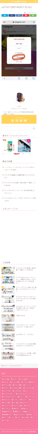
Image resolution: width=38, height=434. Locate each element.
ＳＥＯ (18, 417)
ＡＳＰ (5, 417)
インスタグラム (17, 391)
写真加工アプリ (7, 411)
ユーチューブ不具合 (17, 405)
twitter (15, 379)
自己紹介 (30, 414)
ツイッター (24, 399)
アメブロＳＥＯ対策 (29, 388)
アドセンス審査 (17, 385)
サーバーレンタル (31, 397)
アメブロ (6, 388)
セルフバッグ (7, 399)
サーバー (21, 397)
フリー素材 (15, 402)
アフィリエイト (28, 385)
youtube (6, 382)
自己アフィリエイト (19, 414)
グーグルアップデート (9, 394)
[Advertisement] (19, 236)
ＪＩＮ (11, 417)
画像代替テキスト (8, 414)
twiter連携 (6, 379)
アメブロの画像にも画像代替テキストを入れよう (19, 176)
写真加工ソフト (17, 411)
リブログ (28, 405)
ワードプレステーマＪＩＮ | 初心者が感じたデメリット (19, 191)
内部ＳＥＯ (25, 408)
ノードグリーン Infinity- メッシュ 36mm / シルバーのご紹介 (19, 168)
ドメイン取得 (7, 402)
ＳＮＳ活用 (6, 420)
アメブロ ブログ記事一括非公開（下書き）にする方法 (19, 184)
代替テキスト (16, 408)
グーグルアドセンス (21, 394)
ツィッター (15, 399)
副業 (26, 411)
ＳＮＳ (33, 417)
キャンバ (27, 391)
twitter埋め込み (24, 379)
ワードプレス (7, 408)
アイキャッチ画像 (15, 382)
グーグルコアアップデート (10, 397)
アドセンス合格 (7, 385)
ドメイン (33, 399)
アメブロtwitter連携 (16, 388)
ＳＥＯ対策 (25, 417)
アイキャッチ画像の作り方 (29, 382)
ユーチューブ (7, 405)
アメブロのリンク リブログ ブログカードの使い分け (20, 199)
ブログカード (25, 402)
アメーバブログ (7, 391)
